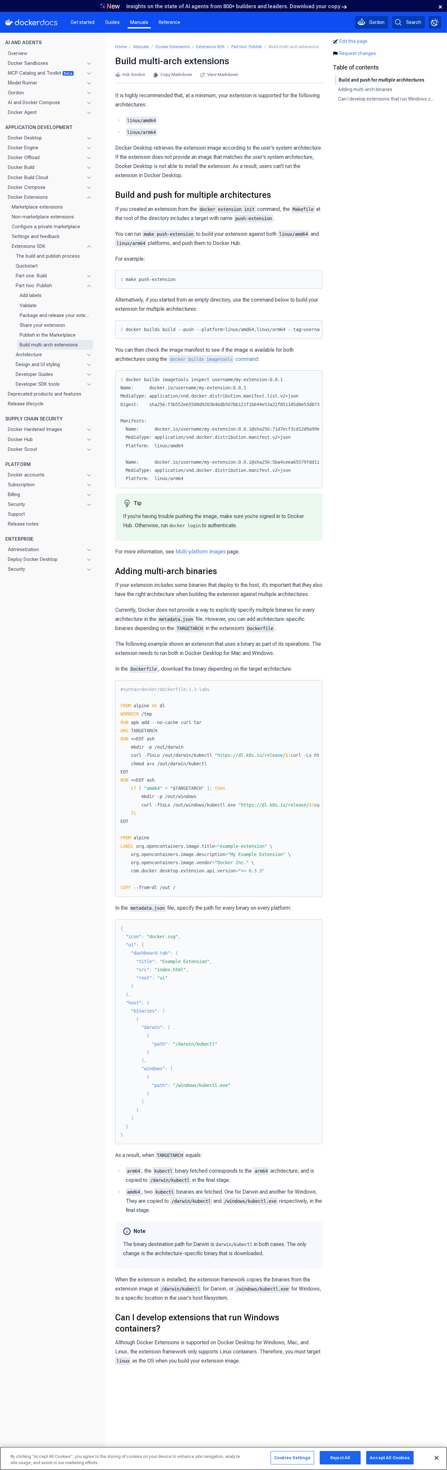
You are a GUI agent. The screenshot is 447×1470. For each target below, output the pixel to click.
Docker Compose (26, 187)
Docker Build (21, 167)
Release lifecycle (26, 404)
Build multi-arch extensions (49, 345)
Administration (23, 549)
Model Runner (22, 83)
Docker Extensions (28, 197)
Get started (83, 22)
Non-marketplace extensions (43, 217)
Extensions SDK (28, 246)
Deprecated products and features (44, 394)
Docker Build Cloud (28, 177)
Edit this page (353, 41)
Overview (17, 53)
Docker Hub (20, 439)
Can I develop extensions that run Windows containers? (197, 1322)
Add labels (31, 295)
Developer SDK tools (38, 384)
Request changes (357, 53)
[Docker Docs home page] (31, 22)
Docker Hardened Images (35, 429)
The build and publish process (48, 256)
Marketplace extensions (37, 207)
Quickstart (27, 266)
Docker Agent (22, 112)
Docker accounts (26, 474)
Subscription (21, 485)
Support (16, 514)
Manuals (139, 22)
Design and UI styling (38, 364)
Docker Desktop (25, 138)
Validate (28, 305)
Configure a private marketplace (46, 227)
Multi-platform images (200, 552)
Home (121, 46)
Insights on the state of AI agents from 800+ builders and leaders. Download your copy (233, 6)
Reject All (340, 1457)
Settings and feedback (36, 236)
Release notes (23, 524)
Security (16, 504)
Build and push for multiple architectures (193, 195)
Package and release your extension (55, 315)
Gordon (16, 93)
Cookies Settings (292, 1457)
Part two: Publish (34, 285)
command (214, 359)
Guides (112, 22)
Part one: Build (31, 276)
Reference (169, 22)
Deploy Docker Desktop (33, 559)
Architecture (29, 355)
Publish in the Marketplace (48, 335)
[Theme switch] (435, 22)
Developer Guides (34, 374)
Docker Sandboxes (28, 63)
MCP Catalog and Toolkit (40, 73)
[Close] (436, 1458)
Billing (14, 494)
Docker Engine (23, 148)
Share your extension (42, 325)
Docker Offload (24, 157)
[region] (223, 1458)
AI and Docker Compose (34, 102)
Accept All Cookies (390, 1457)
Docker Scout (22, 449)
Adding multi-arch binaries (166, 571)
